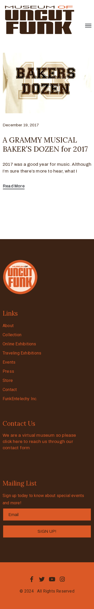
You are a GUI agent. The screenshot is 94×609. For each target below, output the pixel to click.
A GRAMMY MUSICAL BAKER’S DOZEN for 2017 (45, 144)
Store (8, 380)
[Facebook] (31, 579)
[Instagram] (62, 579)
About (8, 325)
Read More (14, 186)
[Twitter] (41, 579)
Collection (12, 334)
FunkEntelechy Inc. (20, 398)
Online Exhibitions (19, 343)
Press (8, 371)
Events (9, 362)
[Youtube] (52, 579)
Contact (10, 389)
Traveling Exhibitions (22, 353)
